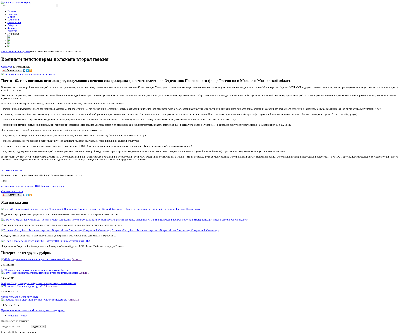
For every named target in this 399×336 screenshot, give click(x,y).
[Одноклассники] (30, 70)
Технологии (13, 19)
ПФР (37, 186)
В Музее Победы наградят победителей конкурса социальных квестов (38, 283)
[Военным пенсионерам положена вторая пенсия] (28, 74)
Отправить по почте (12, 191)
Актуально (75, 299)
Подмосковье (58, 186)
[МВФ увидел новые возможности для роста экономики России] (36, 259)
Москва (45, 186)
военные (29, 186)
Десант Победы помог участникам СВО (68, 241)
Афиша (84, 272)
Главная (11, 11)
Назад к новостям (11, 170)
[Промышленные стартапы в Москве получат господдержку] (34, 299)
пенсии (19, 186)
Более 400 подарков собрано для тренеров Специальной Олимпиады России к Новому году (151, 209)
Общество (12, 25)
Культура (12, 31)
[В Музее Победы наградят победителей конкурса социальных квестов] (40, 272)
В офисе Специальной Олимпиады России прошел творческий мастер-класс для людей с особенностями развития (187, 219)
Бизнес (11, 16)
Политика (12, 14)
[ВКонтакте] (24, 70)
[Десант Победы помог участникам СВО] (23, 241)
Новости (14, 51)
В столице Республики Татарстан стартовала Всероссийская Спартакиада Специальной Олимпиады (165, 230)
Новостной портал (17, 315)
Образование (14, 22)
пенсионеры (7, 186)
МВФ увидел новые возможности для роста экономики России (35, 270)
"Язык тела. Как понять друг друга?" (21, 297)
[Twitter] (27, 70)
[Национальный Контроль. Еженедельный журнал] (16, 2)
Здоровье (12, 28)
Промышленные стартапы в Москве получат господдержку (33, 310)
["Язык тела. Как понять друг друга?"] (22, 286)
